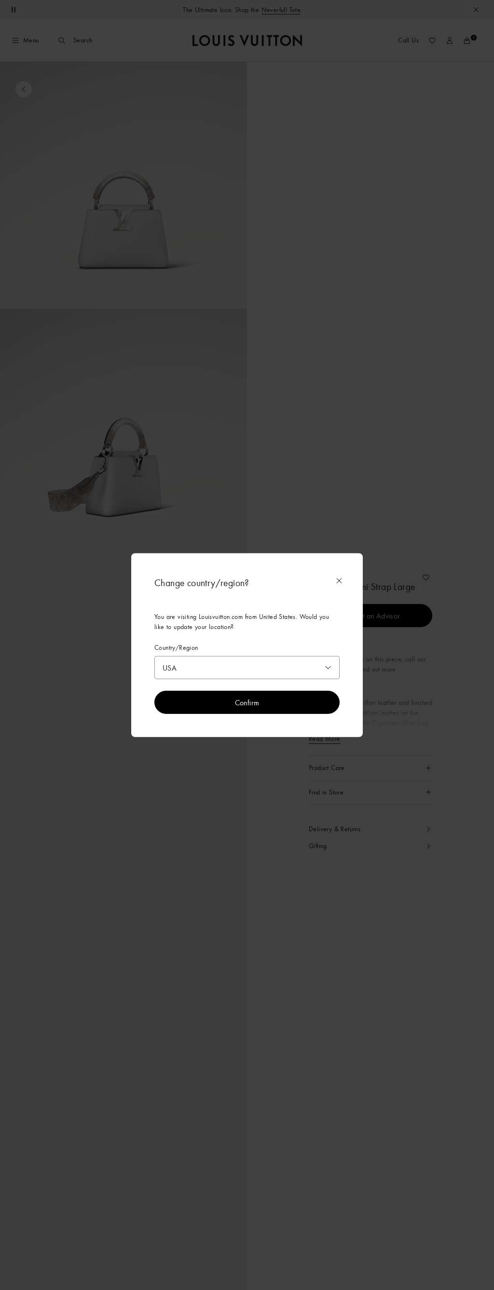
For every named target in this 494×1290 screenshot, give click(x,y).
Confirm (247, 702)
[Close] (339, 581)
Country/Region (176, 648)
